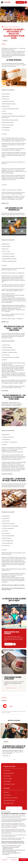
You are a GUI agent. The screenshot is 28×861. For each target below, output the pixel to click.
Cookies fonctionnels (7, 848)
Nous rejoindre (7, 781)
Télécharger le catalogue (11, 688)
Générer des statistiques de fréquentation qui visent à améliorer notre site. (13, 850)
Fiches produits (7, 795)
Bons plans (6, 792)
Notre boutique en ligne (9, 800)
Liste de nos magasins (9, 773)
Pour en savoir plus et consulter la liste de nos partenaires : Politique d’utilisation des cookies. (12, 842)
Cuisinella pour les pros (9, 784)
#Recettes (4, 700)
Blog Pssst (7, 6)
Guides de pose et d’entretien (11, 797)
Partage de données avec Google (10, 847)
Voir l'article (5, 755)
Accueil (2, 6)
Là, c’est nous (7, 770)
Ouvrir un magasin (8, 778)
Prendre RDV (20, 2)
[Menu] (2, 2)
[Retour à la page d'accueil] (7, 2)
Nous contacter (7, 776)
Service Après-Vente (8, 803)
